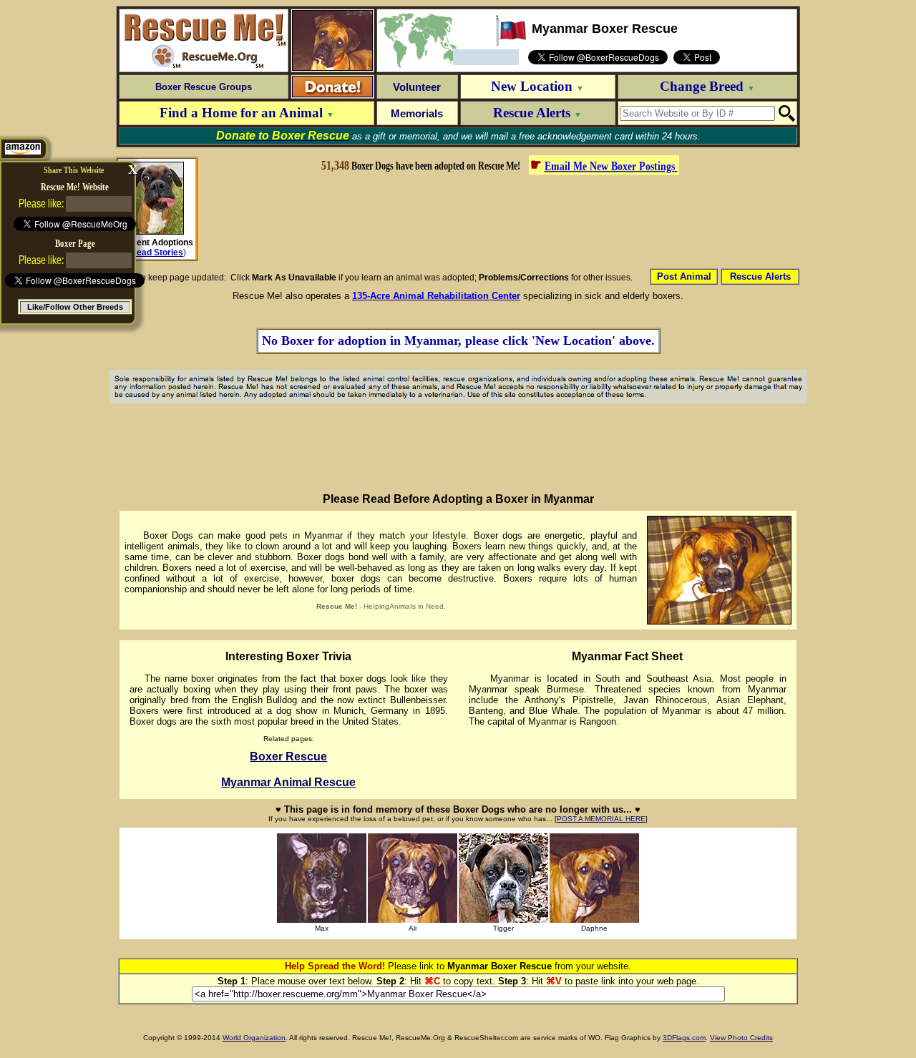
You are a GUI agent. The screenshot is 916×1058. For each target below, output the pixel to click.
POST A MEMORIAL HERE (601, 819)
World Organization (254, 1038)
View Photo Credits (741, 1038)
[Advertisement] (498, 220)
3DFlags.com (684, 1038)
